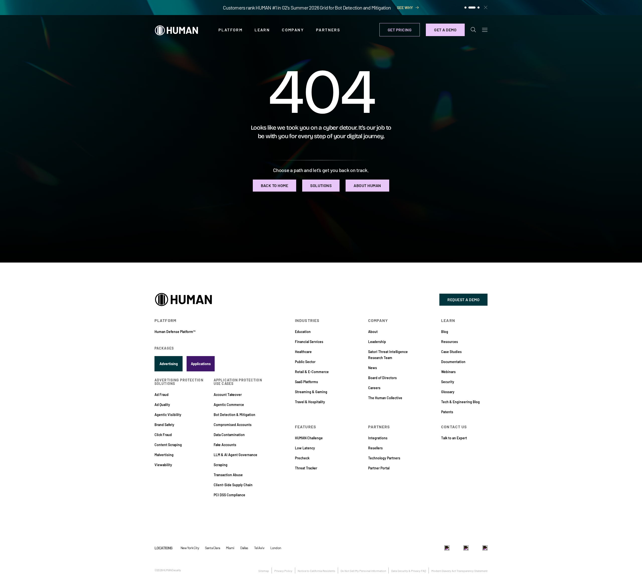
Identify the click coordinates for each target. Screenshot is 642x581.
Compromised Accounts (233, 425)
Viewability (163, 465)
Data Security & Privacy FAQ (408, 570)
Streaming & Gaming (311, 392)
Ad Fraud (161, 394)
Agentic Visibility (167, 414)
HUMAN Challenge (309, 438)
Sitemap (263, 570)
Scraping (220, 465)
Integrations (377, 438)
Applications (201, 364)
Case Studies (451, 352)
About (373, 331)
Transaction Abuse (228, 475)
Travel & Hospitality (310, 402)
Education (303, 331)
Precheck (302, 458)
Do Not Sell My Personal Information (363, 570)
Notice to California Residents (316, 570)
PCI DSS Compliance (229, 495)
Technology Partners (384, 458)
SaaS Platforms (306, 382)
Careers (374, 388)
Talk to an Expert (454, 438)
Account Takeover (228, 394)
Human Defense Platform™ (174, 331)
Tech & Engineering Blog (460, 402)
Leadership (377, 342)
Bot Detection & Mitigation (234, 414)
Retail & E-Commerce (312, 372)
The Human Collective (385, 398)
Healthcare (303, 352)
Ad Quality (162, 404)
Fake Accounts (225, 445)
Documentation (453, 362)
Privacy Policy (283, 570)
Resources (449, 342)
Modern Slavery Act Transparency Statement (459, 570)
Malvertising (164, 455)
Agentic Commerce (229, 404)
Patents (447, 412)
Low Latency (305, 448)
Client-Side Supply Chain (233, 485)
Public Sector (305, 362)
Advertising (168, 364)
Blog (444, 331)
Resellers (375, 448)
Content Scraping (168, 445)
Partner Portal (378, 468)
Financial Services (309, 342)
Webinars (448, 372)
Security (447, 382)
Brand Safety (164, 425)
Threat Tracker (306, 468)
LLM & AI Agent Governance (235, 455)
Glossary (447, 392)
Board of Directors (382, 378)
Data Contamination (229, 435)
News (372, 368)
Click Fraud (163, 435)
